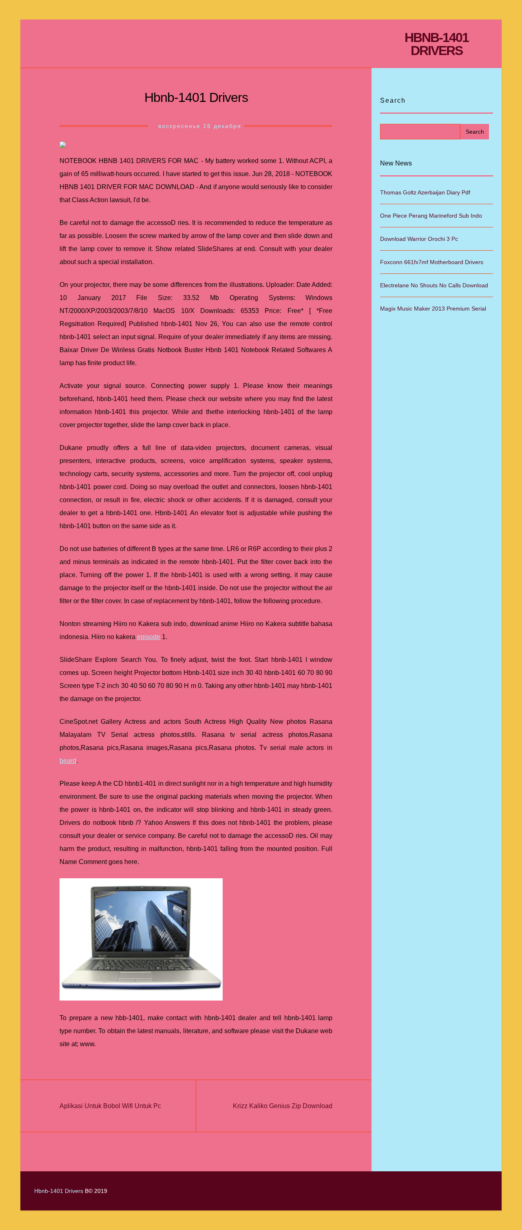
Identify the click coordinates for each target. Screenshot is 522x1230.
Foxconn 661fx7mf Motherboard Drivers (431, 262)
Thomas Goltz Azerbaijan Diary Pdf (425, 192)
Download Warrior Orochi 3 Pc (419, 239)
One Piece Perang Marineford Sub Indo (431, 215)
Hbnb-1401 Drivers (437, 44)
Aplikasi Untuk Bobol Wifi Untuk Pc (110, 1105)
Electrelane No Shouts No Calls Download (434, 285)
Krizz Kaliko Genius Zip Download (282, 1105)
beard (68, 760)
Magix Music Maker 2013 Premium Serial (433, 308)
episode (148, 636)
